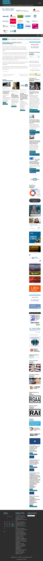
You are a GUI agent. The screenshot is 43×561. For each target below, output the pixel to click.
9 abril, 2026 (37, 158)
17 (4, 524)
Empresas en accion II (33, 168)
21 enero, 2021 (5, 87)
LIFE (36, 109)
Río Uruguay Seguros (33, 172)
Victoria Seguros (5, 71)
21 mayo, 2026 (32, 90)
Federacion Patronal (32, 152)
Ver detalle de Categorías (35, 70)
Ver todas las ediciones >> (34, 334)
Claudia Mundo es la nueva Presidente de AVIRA (23, 75)
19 (7, 524)
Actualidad (4, 102)
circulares (31, 489)
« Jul (4, 531)
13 (9, 523)
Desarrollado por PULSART (21, 559)
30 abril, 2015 (14, 90)
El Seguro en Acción (13, 45)
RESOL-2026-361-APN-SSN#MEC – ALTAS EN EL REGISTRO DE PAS (20, 552)
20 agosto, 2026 (32, 444)
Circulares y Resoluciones (33, 454)
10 (4, 523)
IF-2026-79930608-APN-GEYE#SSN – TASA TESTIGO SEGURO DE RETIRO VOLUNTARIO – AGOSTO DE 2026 (21, 525)
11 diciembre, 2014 (24, 89)
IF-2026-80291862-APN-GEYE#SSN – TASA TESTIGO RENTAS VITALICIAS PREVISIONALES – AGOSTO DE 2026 (21, 518)
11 (6, 523)
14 (10, 523)
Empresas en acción (32, 109)
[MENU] (42, 35)
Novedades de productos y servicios (33, 111)
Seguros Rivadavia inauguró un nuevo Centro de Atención (8, 75)
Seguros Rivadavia (32, 134)
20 (9, 524)
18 (6, 524)
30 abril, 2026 (32, 139)
